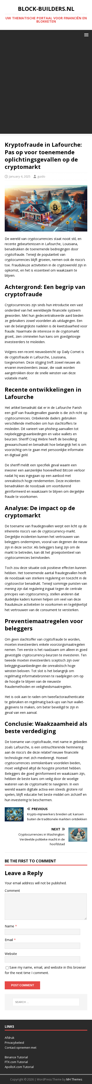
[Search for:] (46, 1002)
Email (9, 940)
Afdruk (9, 1037)
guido (41, 176)
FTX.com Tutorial (16, 1062)
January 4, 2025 (19, 176)
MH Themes (74, 1079)
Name (10, 926)
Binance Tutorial (16, 1057)
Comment (12, 890)
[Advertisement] (46, 88)
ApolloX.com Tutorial (19, 1067)
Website (11, 953)
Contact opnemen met (20, 1047)
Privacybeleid (14, 1042)
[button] (85, 34)
